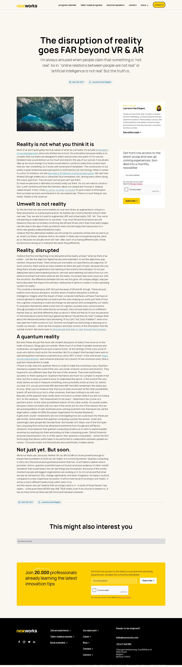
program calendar (67, 5)
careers (133, 5)
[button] (145, 4)
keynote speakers (115, 5)
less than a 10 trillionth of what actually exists (71, 173)
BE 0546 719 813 (158, 666)
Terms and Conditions (137, 666)
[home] (27, 6)
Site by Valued (84, 666)
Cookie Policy (117, 666)
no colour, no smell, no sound (60, 189)
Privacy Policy (100, 666)
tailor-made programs (91, 5)
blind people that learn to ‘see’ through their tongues (79, 329)
